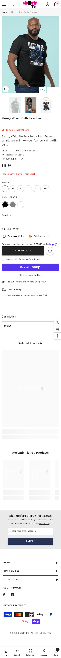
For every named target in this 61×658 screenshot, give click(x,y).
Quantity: (7, 215)
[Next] (56, 90)
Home (4, 12)
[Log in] (47, 4)
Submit (30, 541)
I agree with (12, 259)
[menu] (4, 4)
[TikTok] (12, 594)
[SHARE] (56, 251)
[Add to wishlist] (50, 251)
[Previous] (50, 90)
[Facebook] (3, 594)
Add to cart (23, 250)
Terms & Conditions (29, 259)
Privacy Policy (44, 523)
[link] (30, 431)
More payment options (30, 275)
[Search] (12, 4)
